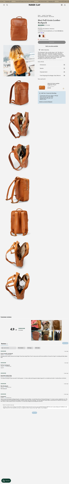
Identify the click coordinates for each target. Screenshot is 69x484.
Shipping (40, 28)
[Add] (63, 88)
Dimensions (43, 64)
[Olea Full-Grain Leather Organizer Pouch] (42, 86)
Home (39, 15)
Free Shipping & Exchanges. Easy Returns (50, 75)
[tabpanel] (34, 381)
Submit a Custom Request (45, 101)
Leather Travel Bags (46, 15)
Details (42, 68)
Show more (34, 412)
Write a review (65, 343)
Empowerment (43, 72)
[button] (36, 325)
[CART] (64, 4)
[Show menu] (4, 4)
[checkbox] (37, 348)
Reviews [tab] (4, 343)
